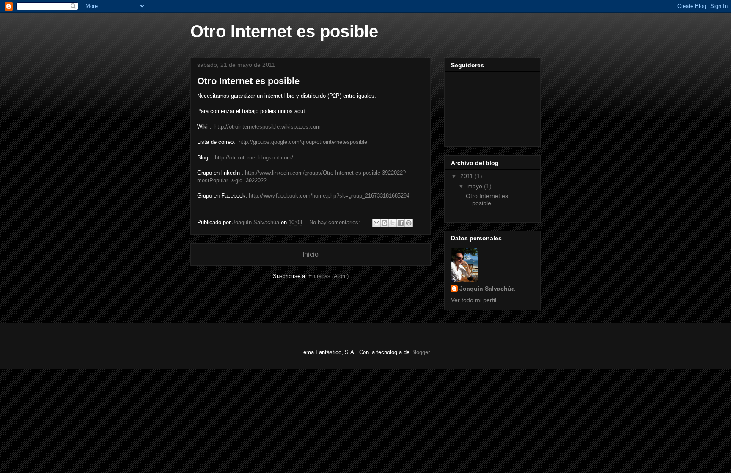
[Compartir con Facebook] (400, 223)
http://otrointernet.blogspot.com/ (254, 157)
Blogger (420, 352)
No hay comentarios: (335, 222)
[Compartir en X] (392, 223)
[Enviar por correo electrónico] (376, 223)
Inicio (310, 254)
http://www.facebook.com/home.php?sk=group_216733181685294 (329, 195)
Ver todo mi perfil (473, 300)
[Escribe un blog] (384, 223)
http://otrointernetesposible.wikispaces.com (267, 127)
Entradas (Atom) (328, 276)
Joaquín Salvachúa (487, 288)
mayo (475, 186)
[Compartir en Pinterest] (408, 223)
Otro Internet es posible (248, 81)
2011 (467, 176)
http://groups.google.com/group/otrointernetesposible (303, 142)
